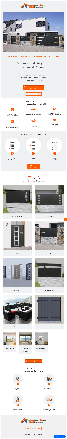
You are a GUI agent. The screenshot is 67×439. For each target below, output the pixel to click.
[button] (33, 87)
